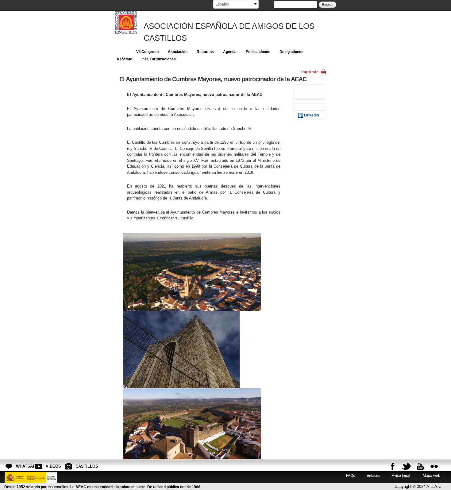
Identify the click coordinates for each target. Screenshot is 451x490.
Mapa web (431, 475)
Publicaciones (258, 52)
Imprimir (309, 72)
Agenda (230, 52)
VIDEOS (51, 466)
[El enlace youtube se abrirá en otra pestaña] (420, 466)
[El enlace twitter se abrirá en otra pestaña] (406, 466)
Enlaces (373, 475)
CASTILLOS (80, 466)
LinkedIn (311, 115)
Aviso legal (401, 475)
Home (122, 52)
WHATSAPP (21, 466)
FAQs (350, 475)
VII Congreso (147, 52)
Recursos (205, 52)
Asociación (177, 52)
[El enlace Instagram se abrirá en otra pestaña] (434, 466)
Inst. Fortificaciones (158, 59)
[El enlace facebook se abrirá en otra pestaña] (393, 466)
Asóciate (124, 59)
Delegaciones (291, 52)
